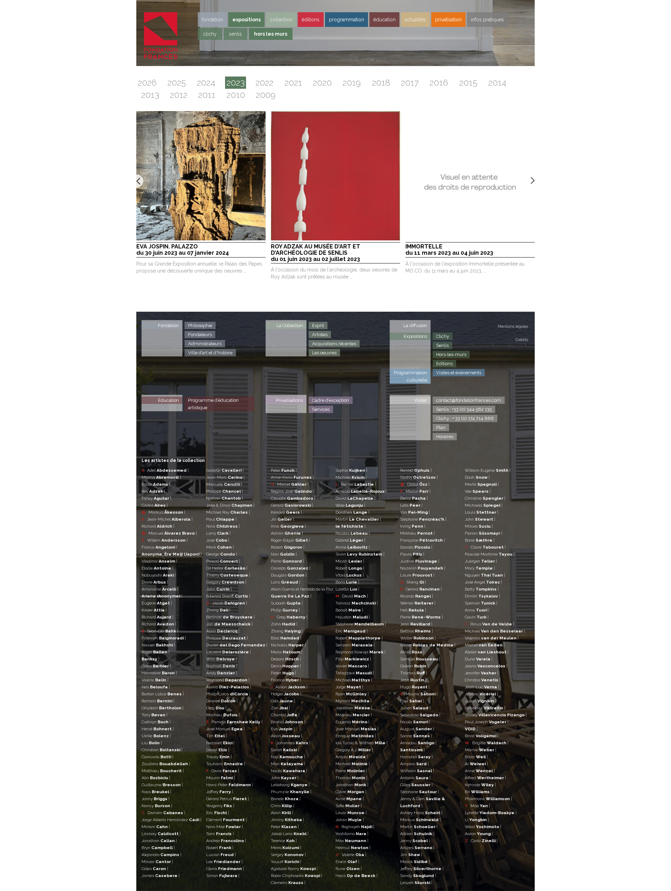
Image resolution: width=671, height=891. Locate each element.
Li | (477, 819)
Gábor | (415, 484)
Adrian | (287, 533)
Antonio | (415, 777)
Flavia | (412, 554)
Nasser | (158, 645)
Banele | (286, 798)
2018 (381, 83)
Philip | (285, 610)
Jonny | (155, 798)
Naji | (288, 756)
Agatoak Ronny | (294, 868)
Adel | (165, 470)
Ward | (483, 826)
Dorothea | (352, 512)
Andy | (221, 673)
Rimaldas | (485, 707)
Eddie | (156, 484)
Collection (281, 19)
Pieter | (283, 673)
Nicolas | (353, 533)
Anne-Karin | (292, 477)
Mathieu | (223, 714)
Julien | (415, 707)
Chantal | (285, 714)
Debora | (286, 659)
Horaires (444, 436)
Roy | (153, 491)
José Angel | (483, 582)
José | (217, 540)
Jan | (229, 624)
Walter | (418, 638)
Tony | (154, 714)
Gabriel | (350, 540)
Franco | (159, 547)
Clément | (226, 819)
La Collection (289, 325)
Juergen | (481, 561)
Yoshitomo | (352, 833)
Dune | (478, 659)
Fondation (212, 19)
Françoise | (422, 540)
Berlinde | (230, 617)
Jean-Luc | (482, 686)
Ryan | (352, 693)
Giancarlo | (157, 756)
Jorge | (349, 686)
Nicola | (415, 721)
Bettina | (416, 631)
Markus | (163, 512)
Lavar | (351, 812)
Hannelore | (159, 673)
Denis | (286, 666)
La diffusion (415, 325)
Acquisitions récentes (334, 343)
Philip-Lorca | (228, 693)
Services (321, 409)
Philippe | (224, 491)
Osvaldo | (290, 568)
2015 (468, 83)
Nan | (284, 554)
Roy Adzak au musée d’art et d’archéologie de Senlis (315, 253)
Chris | (282, 805)
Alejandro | (161, 854)
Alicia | (412, 652)
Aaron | (479, 833)
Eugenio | (352, 721)
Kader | (154, 610)
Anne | (480, 770)
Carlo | (481, 840)
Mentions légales (513, 326)
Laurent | (228, 652)
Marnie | (480, 749)
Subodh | (287, 603)
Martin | (358, 519)
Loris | (285, 582)
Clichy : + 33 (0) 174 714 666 (465, 418)
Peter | (284, 470)
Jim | (411, 854)
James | (161, 875)
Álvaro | (228, 686)
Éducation (168, 400)
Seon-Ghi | (160, 631)
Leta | (411, 505)
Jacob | (226, 603)
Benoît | (349, 610)
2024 (206, 83)
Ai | (476, 763)
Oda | (283, 700)
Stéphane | (361, 624)
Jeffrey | (421, 868)
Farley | (156, 498)
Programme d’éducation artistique (213, 404)
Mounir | (220, 777)
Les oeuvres (324, 352)
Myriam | (353, 700)
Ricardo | (416, 596)
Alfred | (485, 777)
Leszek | (416, 882)
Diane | (155, 582)
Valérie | (155, 680)
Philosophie (200, 325)
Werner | (417, 603)
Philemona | (488, 798)
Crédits (521, 340)
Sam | (220, 833)
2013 (150, 95)
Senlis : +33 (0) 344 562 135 (464, 409)
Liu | (152, 742)
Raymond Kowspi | (360, 652)
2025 (176, 83)
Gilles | (156, 666)
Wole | (350, 505)
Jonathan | (159, 840)
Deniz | (414, 498)
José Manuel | (225, 728)
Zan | (280, 707)
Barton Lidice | (163, 693)
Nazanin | (422, 568)
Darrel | (217, 749)
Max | (352, 840)
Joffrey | (219, 791)
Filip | (353, 659)
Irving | (412, 526)
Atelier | (486, 652)
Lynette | (491, 812)
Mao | (477, 805)
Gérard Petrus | (227, 798)
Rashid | (288, 721)
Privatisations (289, 400)
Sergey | (288, 854)
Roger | (155, 652)
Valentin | (492, 638)
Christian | (162, 749)
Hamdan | (416, 756)
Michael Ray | (228, 512)
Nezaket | (220, 742)
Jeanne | (481, 693)
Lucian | (221, 854)
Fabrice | (286, 680)
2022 (264, 83)
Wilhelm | (417, 770)
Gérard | (292, 505)
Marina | (161, 477)
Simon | (222, 875)
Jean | (416, 624)
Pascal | (223, 561)
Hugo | (415, 686)
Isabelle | (225, 470)
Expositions (246, 19)
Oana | (222, 770)
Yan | (415, 512)
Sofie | (349, 805)
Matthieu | (163, 770)
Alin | (156, 777)
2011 (206, 95)
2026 (147, 83)
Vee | (478, 491)
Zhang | (218, 610)
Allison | (417, 833)
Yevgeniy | (220, 805)
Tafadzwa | (355, 673)
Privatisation (448, 19)
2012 (178, 95)
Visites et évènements (458, 372)
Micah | (350, 561)
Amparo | (414, 763)
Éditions (310, 19)
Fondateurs (200, 334)
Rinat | (481, 735)
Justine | (419, 561)
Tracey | (219, 756)
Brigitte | (486, 742)
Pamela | (234, 721)
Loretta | (347, 589)
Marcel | (290, 484)
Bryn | (158, 847)
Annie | (353, 547)
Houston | (353, 617)
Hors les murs (270, 34)
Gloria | (225, 868)
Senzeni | (355, 645)
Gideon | (414, 666)
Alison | (289, 686)
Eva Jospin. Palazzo (182, 250)
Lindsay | (161, 833)
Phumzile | (291, 791)
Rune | (349, 868)
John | (219, 589)
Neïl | (156, 686)
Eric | (217, 812)
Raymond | (228, 680)
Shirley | (496, 714)
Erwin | (347, 861)
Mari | (288, 763)
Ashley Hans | (421, 812)
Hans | (356, 875)
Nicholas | (288, 645)
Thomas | (351, 777)
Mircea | (157, 861)
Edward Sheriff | (228, 596)
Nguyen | (485, 575)
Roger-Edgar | (290, 540)
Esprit (318, 325)
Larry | (218, 533)
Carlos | (155, 505)
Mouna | (419, 693)
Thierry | (228, 575)
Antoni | (352, 756)
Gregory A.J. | (354, 749)
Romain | (158, 700)
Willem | (165, 540)
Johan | (350, 819)
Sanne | (416, 735)
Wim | (221, 659)
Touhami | (225, 763)
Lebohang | (290, 784)
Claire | (351, 791)
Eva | (283, 728)
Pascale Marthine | (489, 554)
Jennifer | (481, 673)
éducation (384, 19)
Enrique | (356, 735)
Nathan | (224, 498)
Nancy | (157, 805)
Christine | (485, 498)
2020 (322, 83)
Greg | (289, 617)
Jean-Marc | (225, 477)
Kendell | (286, 512)
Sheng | (413, 582)
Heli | (413, 610)
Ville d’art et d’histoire (210, 352)
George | (221, 554)
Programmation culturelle (410, 376)
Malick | (415, 861)
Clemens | (288, 882)
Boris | (347, 582)
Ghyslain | (162, 707)
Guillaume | (162, 784)
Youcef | (286, 861)
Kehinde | (480, 784)
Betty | (482, 589)
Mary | (480, 568)
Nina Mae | (224, 826)
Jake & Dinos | (230, 505)
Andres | (417, 847)
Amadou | (418, 742)
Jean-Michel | (167, 519)
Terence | (284, 840)
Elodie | (157, 568)
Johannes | (290, 742)
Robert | (219, 847)
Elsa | (412, 700)
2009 (265, 95)
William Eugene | (488, 470)
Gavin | (477, 617)
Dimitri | (482, 596)
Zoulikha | (166, 763)
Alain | (222, 631)
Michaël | (353, 763)
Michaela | (484, 505)
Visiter (420, 400)
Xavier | (352, 666)
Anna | (477, 610)
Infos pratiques (487, 19)
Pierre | (287, 561)
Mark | (220, 547)
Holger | (286, 693)
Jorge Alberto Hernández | (171, 819)
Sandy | (418, 875)
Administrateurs (205, 343)
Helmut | (353, 847)
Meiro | (286, 847)
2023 (235, 83)
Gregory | (226, 582)
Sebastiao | (420, 714)
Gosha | (419, 477)
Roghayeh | (355, 826)
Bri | (478, 791)
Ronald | (416, 470)
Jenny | (415, 840)
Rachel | (356, 484)
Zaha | (284, 624)
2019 (351, 83)
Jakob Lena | (290, 833)
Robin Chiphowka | (296, 875)
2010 (235, 95)
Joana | (486, 666)
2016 (439, 83)
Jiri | (282, 519)
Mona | (286, 652)
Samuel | (420, 659)
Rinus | (489, 624)
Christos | (482, 680)
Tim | (216, 735)
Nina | (223, 526)
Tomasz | (357, 603)
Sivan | (360, 554)
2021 (293, 83)
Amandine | (160, 589)
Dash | (477, 477)
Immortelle (449, 250)
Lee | (224, 861)
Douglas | (288, 575)
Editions (444, 363)
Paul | (221, 519)
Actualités (415, 19)
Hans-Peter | (229, 784)
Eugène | (157, 603)
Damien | (163, 812)
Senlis (235, 34)
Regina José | (292, 491)
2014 (497, 83)
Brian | (476, 756)
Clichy (210, 34)
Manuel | (169, 533)
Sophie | (351, 470)
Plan (441, 427)
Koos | (156, 791)
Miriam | (156, 826)
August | (417, 728)
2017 (410, 83)
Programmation (346, 19)
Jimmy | (287, 819)
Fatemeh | (164, 638)
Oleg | (216, 707)
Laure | (417, 575)
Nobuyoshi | (159, 575)
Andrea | (226, 840)
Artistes (319, 334)
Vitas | (350, 575)
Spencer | (481, 603)
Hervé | (158, 728)
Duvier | (236, 645)
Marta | (482, 484)
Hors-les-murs (451, 354)
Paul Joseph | (486, 721)
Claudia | (293, 498)
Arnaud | (361, 491)
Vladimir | (159, 561)
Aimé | (350, 798)
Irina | (288, 526)
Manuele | (224, 484)
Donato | (416, 547)
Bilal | (286, 638)
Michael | (351, 477)
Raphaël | (221, 666)
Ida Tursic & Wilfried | (362, 742)
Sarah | (285, 749)
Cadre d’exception (330, 400)
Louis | (481, 512)
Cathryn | (156, 721)
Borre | (480, 540)
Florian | (483, 533)
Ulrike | (156, 735)
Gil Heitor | (226, 568)
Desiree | (222, 700)
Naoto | (289, 770)
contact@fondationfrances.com (468, 400)
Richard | (158, 526)
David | (355, 498)
